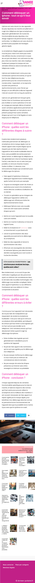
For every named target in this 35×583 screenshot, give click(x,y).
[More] (29, 415)
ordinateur (24, 228)
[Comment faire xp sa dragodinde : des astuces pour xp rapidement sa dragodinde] (13, 512)
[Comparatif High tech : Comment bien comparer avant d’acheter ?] (30, 460)
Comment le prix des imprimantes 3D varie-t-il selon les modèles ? (5, 461)
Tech (3, 8)
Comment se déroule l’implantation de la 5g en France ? (23, 473)
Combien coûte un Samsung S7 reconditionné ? (23, 486)
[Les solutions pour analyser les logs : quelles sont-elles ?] (29, 498)
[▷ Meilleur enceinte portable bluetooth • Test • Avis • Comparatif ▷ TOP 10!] (13, 528)
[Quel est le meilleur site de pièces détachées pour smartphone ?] (13, 498)
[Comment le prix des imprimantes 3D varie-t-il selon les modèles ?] (14, 460)
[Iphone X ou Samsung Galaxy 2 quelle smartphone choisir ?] (31, 512)
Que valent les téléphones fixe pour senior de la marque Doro (5, 474)
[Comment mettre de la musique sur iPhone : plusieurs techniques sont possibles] (13, 541)
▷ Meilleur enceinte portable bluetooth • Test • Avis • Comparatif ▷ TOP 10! (5, 530)
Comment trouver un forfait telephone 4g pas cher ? (5, 487)
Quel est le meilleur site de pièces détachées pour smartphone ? (5, 499)
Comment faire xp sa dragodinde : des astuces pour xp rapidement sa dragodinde (5, 515)
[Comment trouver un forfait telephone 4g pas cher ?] (12, 486)
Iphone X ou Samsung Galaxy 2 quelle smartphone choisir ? (22, 513)
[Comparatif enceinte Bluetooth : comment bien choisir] (30, 528)
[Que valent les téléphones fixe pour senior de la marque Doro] (13, 473)
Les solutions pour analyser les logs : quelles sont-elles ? (25, 450)
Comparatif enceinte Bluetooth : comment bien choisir (22, 528)
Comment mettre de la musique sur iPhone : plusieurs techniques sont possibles (5, 544)
